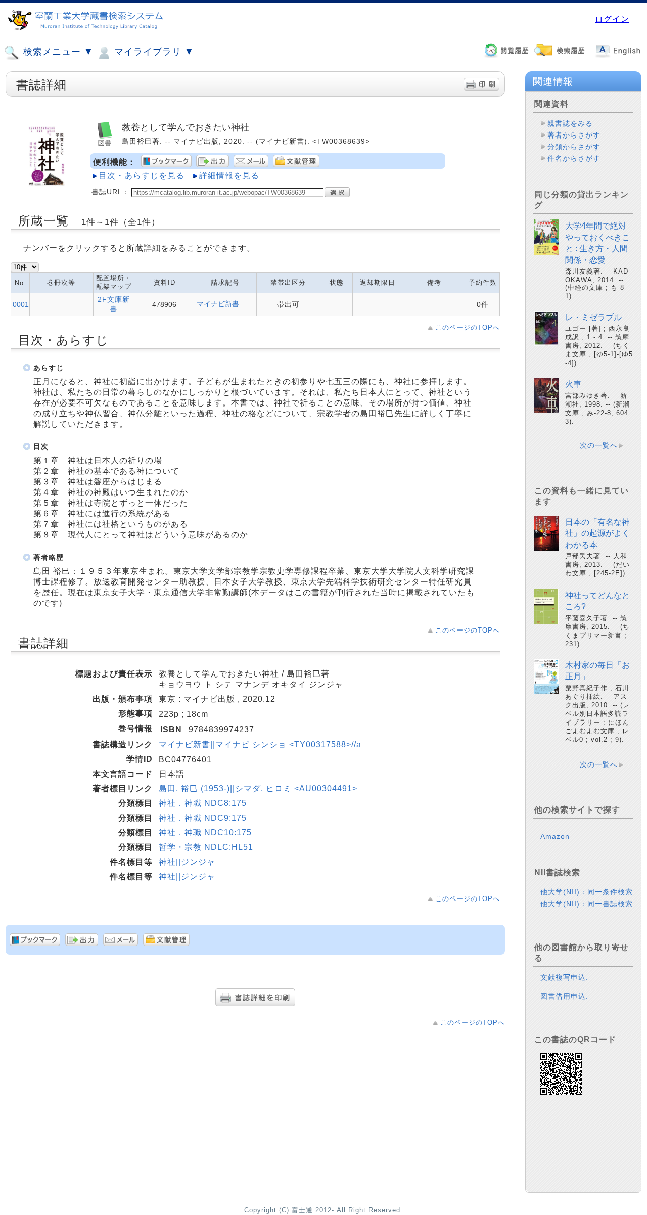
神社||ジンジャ (187, 862)
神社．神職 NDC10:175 (205, 832)
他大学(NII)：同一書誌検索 (586, 903)
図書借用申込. (564, 996)
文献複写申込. (564, 977)
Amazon (555, 836)
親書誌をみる (570, 123)
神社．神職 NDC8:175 (203, 803)
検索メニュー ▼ (57, 52)
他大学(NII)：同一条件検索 (586, 892)
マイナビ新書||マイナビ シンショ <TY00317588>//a (260, 744)
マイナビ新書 (218, 304)
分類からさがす (573, 147)
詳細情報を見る (229, 175)
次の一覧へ (599, 445)
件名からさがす (573, 158)
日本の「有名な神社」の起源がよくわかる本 (597, 533)
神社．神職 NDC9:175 (203, 818)
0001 (21, 304)
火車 (573, 384)
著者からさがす (573, 135)
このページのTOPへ (467, 327)
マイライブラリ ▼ (152, 52)
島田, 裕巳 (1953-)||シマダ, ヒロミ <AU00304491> (258, 788)
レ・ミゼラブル (593, 317)
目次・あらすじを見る (141, 175)
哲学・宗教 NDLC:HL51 (206, 847)
